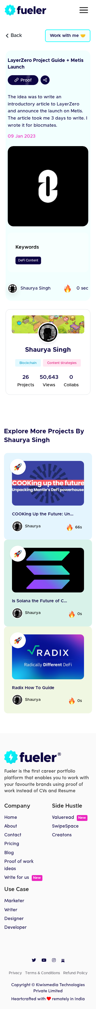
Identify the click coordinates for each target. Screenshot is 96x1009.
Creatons (62, 835)
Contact (12, 835)
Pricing (11, 844)
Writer (10, 910)
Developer (15, 927)
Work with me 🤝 (68, 35)
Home (10, 817)
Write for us (22, 877)
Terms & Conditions (42, 973)
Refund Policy (75, 973)
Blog (9, 853)
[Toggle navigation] (83, 10)
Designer (14, 919)
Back (16, 35)
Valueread (69, 817)
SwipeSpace (65, 826)
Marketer (14, 901)
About (10, 826)
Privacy (15, 973)
